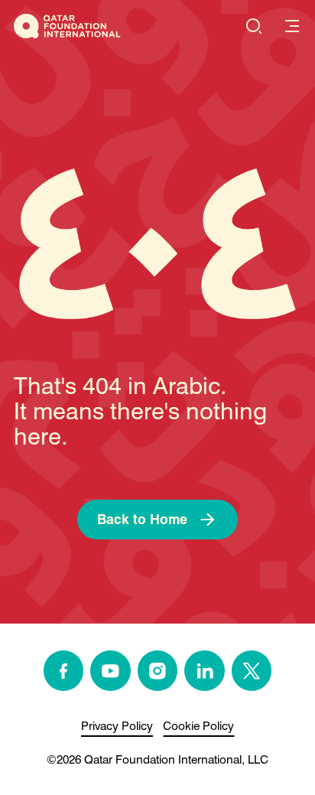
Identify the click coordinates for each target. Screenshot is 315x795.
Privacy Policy (117, 725)
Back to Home (142, 519)
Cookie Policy (198, 725)
